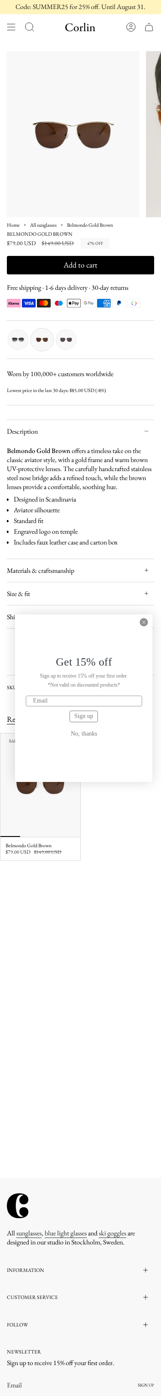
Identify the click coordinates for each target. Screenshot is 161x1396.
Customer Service (32, 1297)
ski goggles (112, 1233)
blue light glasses (66, 1233)
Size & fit (18, 593)
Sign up (83, 716)
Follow (17, 1324)
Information (25, 1270)
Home (13, 225)
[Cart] (149, 27)
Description (22, 431)
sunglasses (29, 1233)
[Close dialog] (144, 622)
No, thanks (84, 734)
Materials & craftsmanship (40, 570)
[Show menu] (11, 27)
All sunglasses (43, 225)
